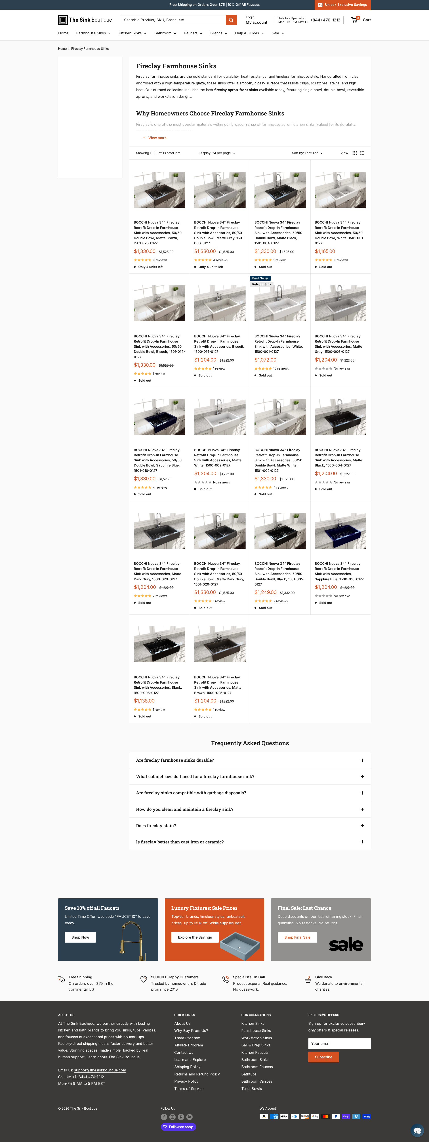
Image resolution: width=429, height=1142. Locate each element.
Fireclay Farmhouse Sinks (90, 48)
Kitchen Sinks (130, 33)
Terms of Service (189, 1088)
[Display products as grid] (355, 153)
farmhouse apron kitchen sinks (288, 124)
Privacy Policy (186, 1081)
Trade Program (187, 1038)
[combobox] (173, 20)
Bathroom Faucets (257, 1067)
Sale (275, 33)
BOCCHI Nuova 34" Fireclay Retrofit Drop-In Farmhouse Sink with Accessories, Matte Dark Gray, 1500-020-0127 (157, 571)
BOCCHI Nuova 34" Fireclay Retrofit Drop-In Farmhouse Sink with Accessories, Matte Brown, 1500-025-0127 (218, 685)
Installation (73, 132)
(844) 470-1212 (325, 20)
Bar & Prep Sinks (255, 1045)
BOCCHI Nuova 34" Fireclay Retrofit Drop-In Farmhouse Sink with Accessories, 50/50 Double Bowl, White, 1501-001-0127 (339, 232)
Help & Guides (247, 33)
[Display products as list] (362, 153)
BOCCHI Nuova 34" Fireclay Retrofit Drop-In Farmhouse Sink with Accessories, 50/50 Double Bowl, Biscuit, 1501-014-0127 (159, 346)
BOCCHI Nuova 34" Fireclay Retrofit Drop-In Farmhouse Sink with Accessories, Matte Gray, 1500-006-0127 (338, 344)
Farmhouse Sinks (91, 33)
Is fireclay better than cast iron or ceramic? (180, 842)
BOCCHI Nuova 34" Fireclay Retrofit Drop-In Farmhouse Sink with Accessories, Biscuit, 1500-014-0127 (219, 344)
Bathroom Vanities (256, 1081)
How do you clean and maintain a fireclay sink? (184, 809)
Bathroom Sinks (255, 1059)
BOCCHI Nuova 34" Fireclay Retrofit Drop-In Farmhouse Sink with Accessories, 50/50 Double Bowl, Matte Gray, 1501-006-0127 (219, 232)
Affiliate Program (188, 1045)
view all (108, 63)
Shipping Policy (187, 1067)
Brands (216, 33)
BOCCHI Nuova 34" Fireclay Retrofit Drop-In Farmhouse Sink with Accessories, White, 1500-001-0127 (278, 344)
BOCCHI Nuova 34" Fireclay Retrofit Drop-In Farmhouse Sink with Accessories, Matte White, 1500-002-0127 (218, 458)
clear (110, 130)
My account (256, 22)
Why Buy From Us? (191, 1030)
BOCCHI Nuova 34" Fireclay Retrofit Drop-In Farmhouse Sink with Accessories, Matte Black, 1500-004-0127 (338, 458)
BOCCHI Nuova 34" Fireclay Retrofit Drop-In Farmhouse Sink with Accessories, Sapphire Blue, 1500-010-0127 (339, 571)
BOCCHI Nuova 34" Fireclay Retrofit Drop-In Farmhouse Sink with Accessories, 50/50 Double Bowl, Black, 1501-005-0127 (279, 573)
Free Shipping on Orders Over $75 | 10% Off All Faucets (214, 4)
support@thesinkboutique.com (100, 1070)
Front (68, 162)
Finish (69, 147)
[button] (417, 1130)
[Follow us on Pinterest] (181, 1117)
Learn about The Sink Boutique (113, 1057)
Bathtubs (249, 1074)
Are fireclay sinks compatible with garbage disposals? (191, 792)
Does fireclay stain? (156, 825)
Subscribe (323, 1057)
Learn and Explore (190, 1059)
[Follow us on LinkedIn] (189, 1117)
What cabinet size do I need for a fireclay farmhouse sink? (195, 776)
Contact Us (183, 1052)
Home (63, 33)
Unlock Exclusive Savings (346, 4)
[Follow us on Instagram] (172, 1117)
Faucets (191, 33)
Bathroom (162, 33)
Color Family (74, 77)
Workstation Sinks (256, 1038)
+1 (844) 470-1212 (88, 1077)
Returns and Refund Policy (197, 1074)
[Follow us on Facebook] (164, 1117)
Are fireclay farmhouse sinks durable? (175, 760)
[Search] (231, 20)
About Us (182, 1023)
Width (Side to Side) (81, 102)
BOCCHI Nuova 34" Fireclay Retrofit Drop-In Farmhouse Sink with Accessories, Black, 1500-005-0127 (158, 685)
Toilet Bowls (251, 1088)
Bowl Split (72, 117)
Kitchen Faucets (255, 1052)
